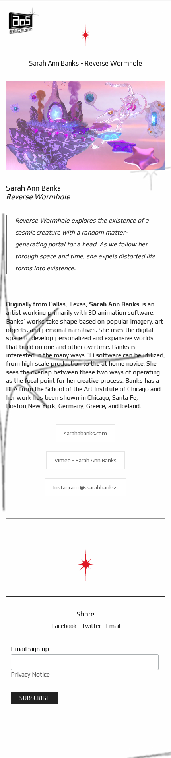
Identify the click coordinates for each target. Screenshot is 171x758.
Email (113, 625)
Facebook (63, 625)
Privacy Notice (30, 674)
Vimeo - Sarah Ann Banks (85, 460)
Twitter (91, 625)
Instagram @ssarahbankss (85, 487)
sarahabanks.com (85, 433)
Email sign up (30, 649)
